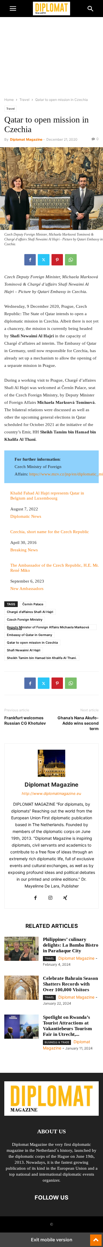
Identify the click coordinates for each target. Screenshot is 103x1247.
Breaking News (24, 550)
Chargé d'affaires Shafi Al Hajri (30, 612)
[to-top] (96, 1237)
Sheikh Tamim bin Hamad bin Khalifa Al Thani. (42, 658)
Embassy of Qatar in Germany (29, 635)
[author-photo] (51, 776)
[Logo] (51, 1114)
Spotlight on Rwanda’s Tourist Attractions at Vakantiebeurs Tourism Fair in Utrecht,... (67, 1026)
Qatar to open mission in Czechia (32, 643)
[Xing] (65, 898)
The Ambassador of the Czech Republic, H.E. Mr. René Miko (54, 568)
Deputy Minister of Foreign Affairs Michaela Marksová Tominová (48, 627)
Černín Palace (32, 604)
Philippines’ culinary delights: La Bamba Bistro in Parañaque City (70, 945)
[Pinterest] (57, 259)
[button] (12, 8)
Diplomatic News (25, 516)
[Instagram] (50, 898)
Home (9, 99)
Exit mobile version (51, 1239)
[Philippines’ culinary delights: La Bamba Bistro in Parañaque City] (21, 949)
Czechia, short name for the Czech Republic (49, 531)
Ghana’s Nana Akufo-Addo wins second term (78, 723)
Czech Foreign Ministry (24, 620)
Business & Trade (57, 1042)
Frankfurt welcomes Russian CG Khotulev (25, 720)
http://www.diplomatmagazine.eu (51, 793)
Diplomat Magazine (26, 139)
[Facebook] (30, 259)
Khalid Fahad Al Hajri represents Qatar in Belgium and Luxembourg (47, 495)
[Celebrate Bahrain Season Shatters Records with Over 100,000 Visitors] (21, 988)
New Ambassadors (26, 588)
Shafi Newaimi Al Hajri (23, 650)
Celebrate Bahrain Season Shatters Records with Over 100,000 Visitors (70, 984)
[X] (43, 259)
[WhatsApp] (71, 259)
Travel (24, 99)
